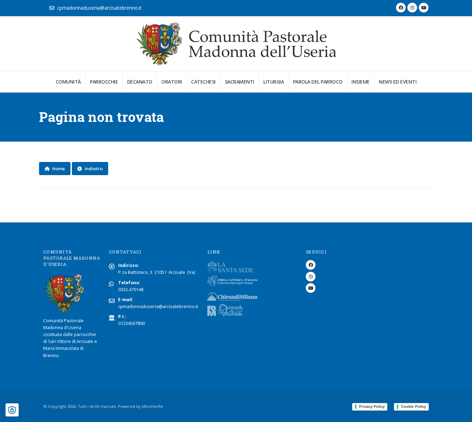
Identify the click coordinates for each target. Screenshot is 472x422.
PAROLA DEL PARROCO (317, 81)
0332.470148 (130, 289)
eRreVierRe (152, 406)
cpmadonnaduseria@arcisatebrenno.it (99, 7)
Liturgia (273, 81)
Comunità (68, 81)
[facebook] (401, 7)
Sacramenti (239, 81)
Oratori (171, 81)
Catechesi (203, 81)
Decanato (139, 81)
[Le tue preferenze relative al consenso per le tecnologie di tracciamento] (12, 409)
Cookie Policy (413, 406)
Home (58, 168)
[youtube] (423, 7)
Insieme (360, 81)
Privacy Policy (372, 406)
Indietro (94, 168)
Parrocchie (104, 81)
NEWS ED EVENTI (397, 81)
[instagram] (412, 7)
